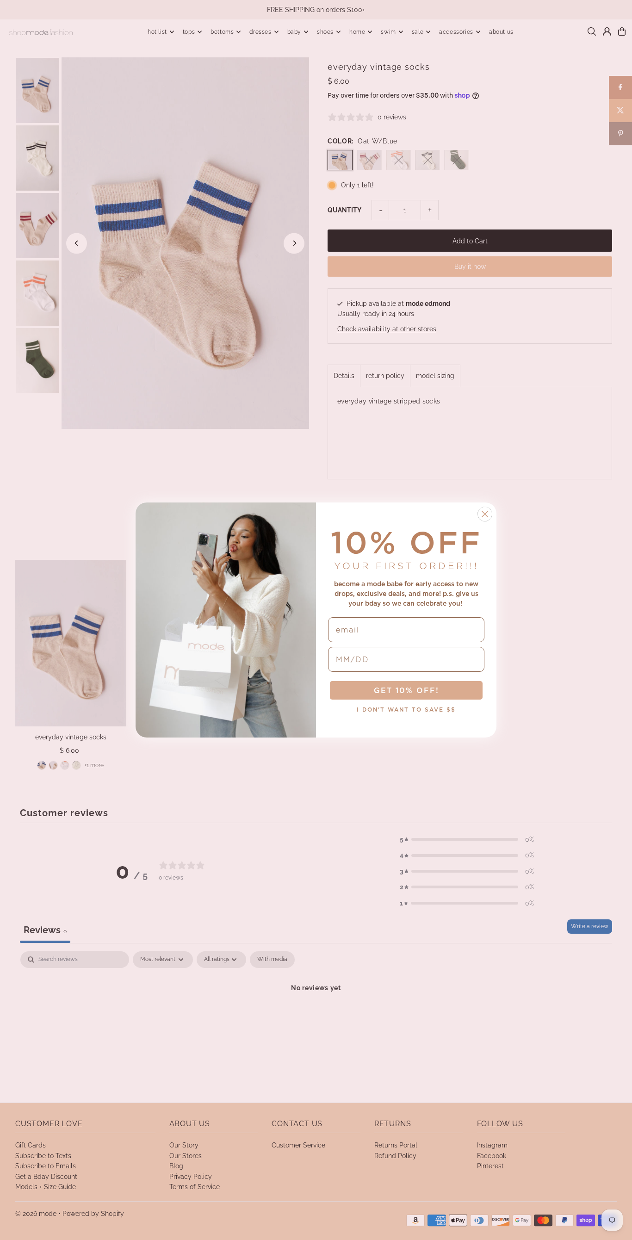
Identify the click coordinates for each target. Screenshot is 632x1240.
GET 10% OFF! (406, 690)
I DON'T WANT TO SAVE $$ (406, 709)
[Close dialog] (485, 514)
